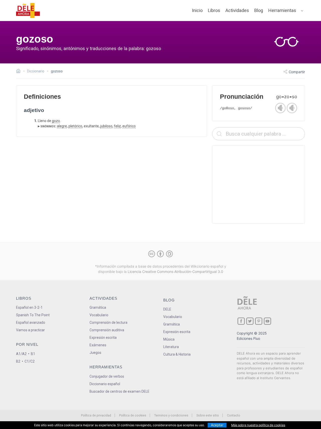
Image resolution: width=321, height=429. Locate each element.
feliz (117, 126)
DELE (167, 309)
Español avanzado (30, 322)
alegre (62, 126)
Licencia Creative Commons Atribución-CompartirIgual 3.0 (175, 271)
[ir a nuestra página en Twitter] (250, 321)
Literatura (171, 347)
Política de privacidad (96, 415)
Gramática (98, 307)
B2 (18, 361)
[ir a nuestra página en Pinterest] (258, 321)
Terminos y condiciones (171, 415)
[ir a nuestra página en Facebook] (241, 321)
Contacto (233, 415)
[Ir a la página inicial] (19, 72)
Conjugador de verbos (107, 376)
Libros (214, 10)
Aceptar (217, 425)
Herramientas (282, 10)
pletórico (75, 126)
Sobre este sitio (207, 415)
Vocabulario (99, 315)
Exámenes (98, 345)
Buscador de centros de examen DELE (119, 391)
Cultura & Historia (177, 354)
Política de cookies (132, 415)
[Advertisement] (258, 184)
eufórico (129, 126)
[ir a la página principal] (28, 10)
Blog (258, 10)
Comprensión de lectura (108, 322)
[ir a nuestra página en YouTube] (267, 321)
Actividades (237, 10)
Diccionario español (105, 384)
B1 (33, 354)
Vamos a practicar (30, 330)
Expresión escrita (103, 338)
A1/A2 (21, 354)
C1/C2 (30, 361)
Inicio (197, 10)
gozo (56, 121)
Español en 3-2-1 (29, 307)
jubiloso (106, 126)
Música (169, 339)
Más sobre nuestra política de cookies (258, 425)
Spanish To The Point (33, 315)
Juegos (95, 353)
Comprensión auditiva (107, 330)
